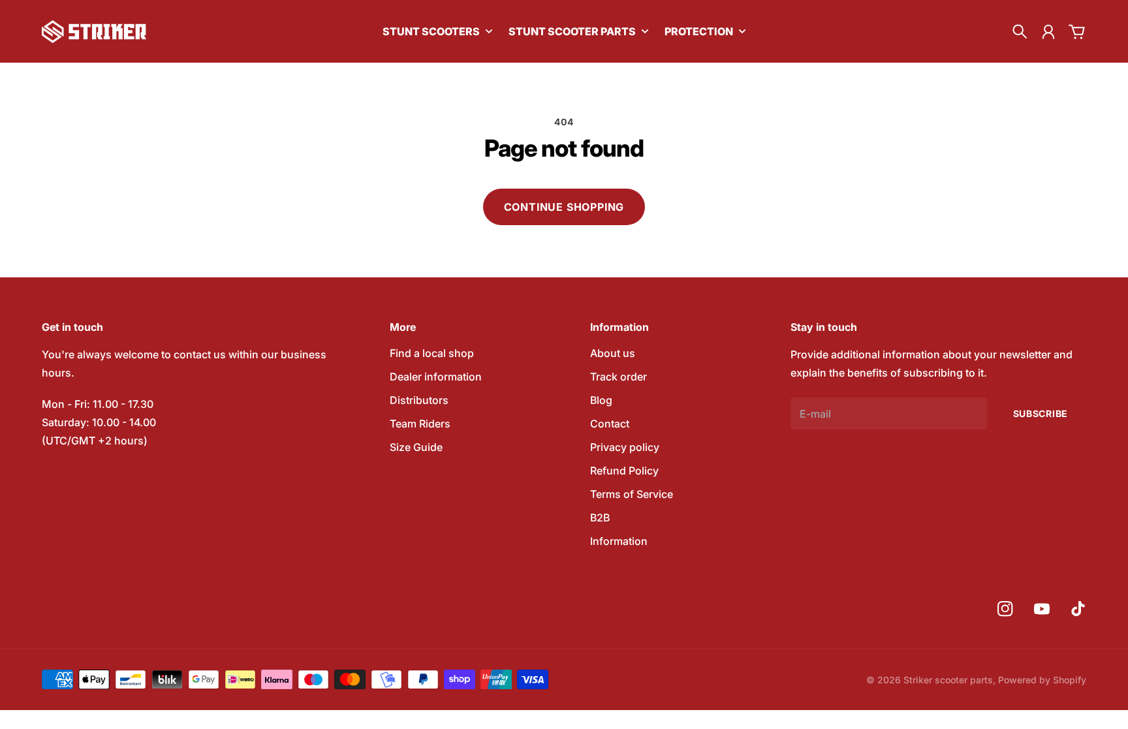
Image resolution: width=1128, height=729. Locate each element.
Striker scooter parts (948, 679)
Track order (618, 376)
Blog (601, 400)
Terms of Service (631, 494)
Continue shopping (564, 206)
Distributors (419, 400)
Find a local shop (432, 353)
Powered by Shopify (1042, 679)
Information (619, 541)
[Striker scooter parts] (94, 31)
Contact (609, 423)
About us (612, 353)
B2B (600, 517)
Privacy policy (624, 447)
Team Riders (420, 423)
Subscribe (1040, 413)
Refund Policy (624, 470)
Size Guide (416, 447)
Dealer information (436, 376)
